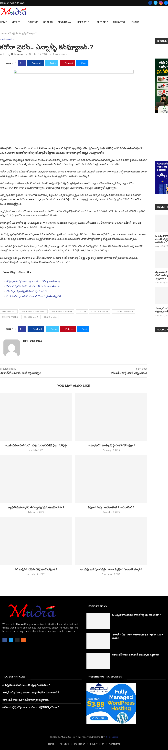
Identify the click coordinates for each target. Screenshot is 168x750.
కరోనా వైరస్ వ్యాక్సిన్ (31, 317)
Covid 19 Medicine (99, 311)
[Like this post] (23, 63)
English (136, 22)
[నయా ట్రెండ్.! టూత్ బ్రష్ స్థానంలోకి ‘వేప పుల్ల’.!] (111, 417)
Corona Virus (8, 311)
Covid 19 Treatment (123, 311)
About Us (64, 743)
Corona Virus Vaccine (61, 311)
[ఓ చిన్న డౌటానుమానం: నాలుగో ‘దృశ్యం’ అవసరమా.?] (98, 621)
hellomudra (17, 54)
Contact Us (114, 743)
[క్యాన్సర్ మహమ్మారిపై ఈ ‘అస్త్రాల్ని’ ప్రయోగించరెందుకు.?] (36, 479)
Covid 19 (82, 311)
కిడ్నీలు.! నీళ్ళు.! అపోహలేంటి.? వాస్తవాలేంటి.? (111, 507)
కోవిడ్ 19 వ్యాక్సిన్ (50, 317)
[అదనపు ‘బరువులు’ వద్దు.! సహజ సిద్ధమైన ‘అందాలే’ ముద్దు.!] (111, 541)
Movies (16, 22)
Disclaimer (79, 743)
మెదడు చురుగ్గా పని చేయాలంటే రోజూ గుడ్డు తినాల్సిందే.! (33, 296)
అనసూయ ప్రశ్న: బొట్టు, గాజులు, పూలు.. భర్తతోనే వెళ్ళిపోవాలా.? (31, 707)
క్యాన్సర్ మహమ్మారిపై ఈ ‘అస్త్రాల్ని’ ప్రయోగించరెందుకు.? (36, 507)
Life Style (83, 22)
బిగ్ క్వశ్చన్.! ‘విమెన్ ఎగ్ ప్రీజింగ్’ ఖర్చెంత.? (36, 569)
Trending (102, 22)
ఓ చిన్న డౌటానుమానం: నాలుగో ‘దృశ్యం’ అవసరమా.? (136, 614)
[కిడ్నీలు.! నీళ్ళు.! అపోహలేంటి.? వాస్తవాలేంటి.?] (111, 479)
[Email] (166, 3)
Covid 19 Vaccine (10, 317)
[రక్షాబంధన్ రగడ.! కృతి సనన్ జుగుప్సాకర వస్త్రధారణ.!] (98, 661)
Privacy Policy (97, 743)
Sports (48, 22)
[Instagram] (161, 3)
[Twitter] (156, 3)
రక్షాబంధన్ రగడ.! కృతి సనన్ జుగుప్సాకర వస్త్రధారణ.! (136, 654)
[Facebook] (150, 3)
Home (3, 22)
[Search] (166, 22)
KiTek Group (112, 736)
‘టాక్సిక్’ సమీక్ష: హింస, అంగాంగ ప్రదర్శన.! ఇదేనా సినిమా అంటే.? (30, 692)
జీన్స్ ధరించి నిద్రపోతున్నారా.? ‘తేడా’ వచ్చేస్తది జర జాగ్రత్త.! (33, 281)
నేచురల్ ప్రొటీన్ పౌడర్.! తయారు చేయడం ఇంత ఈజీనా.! (33, 286)
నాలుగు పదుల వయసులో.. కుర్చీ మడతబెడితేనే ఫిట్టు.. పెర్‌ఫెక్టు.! (36, 445)
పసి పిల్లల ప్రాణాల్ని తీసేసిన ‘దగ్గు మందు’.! (26, 291)
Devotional (65, 22)
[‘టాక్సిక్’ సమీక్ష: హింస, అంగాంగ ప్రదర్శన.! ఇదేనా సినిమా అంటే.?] (98, 641)
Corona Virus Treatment (33, 311)
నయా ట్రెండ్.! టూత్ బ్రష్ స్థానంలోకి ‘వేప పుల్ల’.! (111, 445)
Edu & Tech (119, 22)
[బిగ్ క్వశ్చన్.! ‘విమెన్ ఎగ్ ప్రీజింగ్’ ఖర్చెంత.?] (36, 541)
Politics (33, 22)
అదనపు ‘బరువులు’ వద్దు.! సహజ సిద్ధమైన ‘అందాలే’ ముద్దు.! (111, 569)
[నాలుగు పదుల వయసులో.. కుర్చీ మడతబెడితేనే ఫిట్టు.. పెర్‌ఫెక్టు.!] (36, 417)
